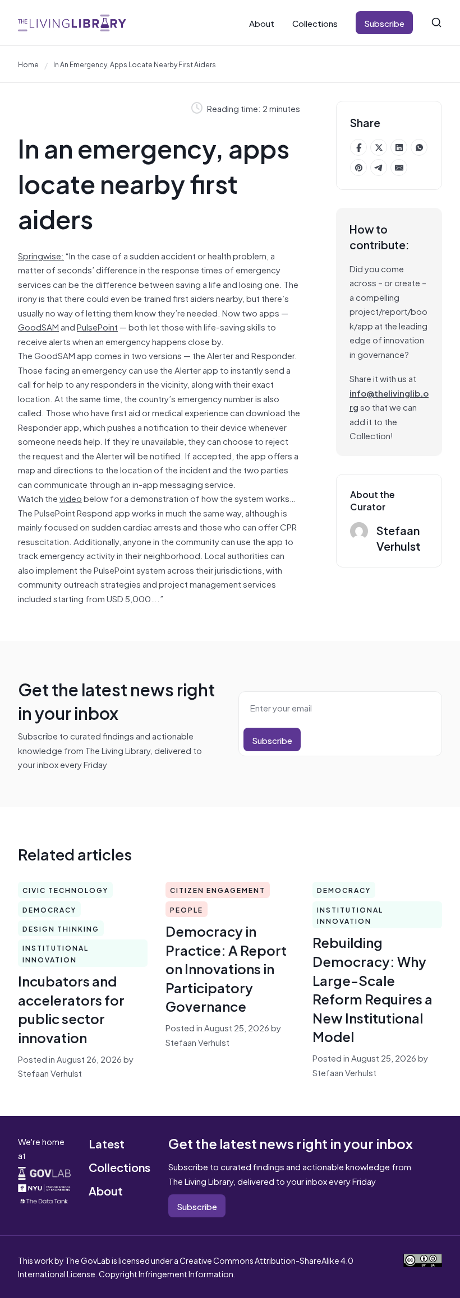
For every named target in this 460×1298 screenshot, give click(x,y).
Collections (315, 23)
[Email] (398, 167)
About (261, 23)
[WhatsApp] (419, 147)
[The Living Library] (72, 22)
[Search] (436, 22)
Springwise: (41, 255)
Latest (107, 1143)
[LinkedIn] (398, 147)
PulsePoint (97, 326)
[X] (378, 147)
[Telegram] (378, 167)
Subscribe (384, 23)
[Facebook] (358, 147)
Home (28, 63)
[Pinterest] (358, 167)
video (70, 498)
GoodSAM (38, 326)
